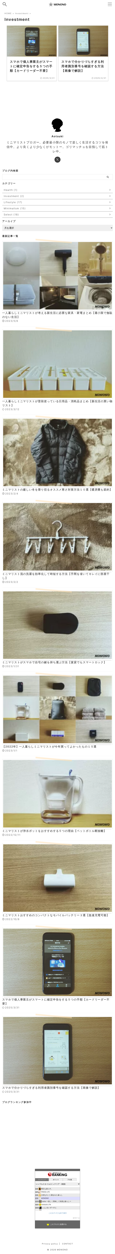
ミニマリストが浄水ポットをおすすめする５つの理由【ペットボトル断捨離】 (54, 830)
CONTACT (67, 1244)
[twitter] (57, 160)
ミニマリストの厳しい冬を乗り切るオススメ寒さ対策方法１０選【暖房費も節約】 (57, 489)
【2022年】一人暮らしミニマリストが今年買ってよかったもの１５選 (49, 746)
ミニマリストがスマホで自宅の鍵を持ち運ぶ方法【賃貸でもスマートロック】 (54, 662)
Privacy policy (50, 1244)
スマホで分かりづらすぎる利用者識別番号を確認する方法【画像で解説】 (51, 1087)
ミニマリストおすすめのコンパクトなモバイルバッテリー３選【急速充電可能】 (56, 915)
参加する (76, 1218)
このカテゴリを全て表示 (58, 1213)
